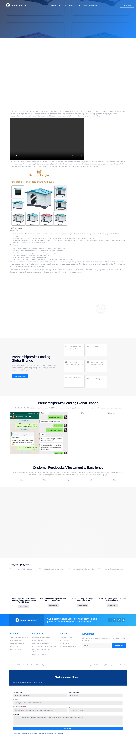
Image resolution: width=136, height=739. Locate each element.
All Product (73, 5)
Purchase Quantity (19, 706)
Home (53, 5)
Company (15, 633)
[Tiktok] (119, 620)
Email (15, 699)
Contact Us (93, 5)
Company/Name (18, 692)
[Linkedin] (114, 620)
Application (71, 707)
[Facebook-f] (110, 620)
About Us (62, 5)
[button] (100, 309)
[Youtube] (123, 620)
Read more (24, 607)
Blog (85, 5)
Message (16, 714)
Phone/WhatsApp (73, 692)
